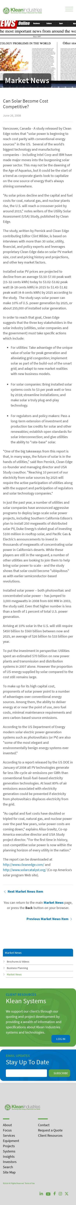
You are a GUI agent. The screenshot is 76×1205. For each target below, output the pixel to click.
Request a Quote (50, 1130)
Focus (7, 1130)
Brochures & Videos (18, 961)
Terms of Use (30, 1183)
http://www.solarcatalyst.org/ (24, 870)
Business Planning (17, 968)
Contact (43, 1125)
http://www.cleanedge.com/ (23, 864)
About (7, 1125)
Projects (9, 1146)
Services (9, 1135)
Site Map (9, 1172)
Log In (60, 1039)
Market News (14, 974)
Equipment (11, 1140)
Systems (9, 1151)
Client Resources (50, 1135)
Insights (9, 1156)
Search (8, 1167)
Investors (10, 1161)
